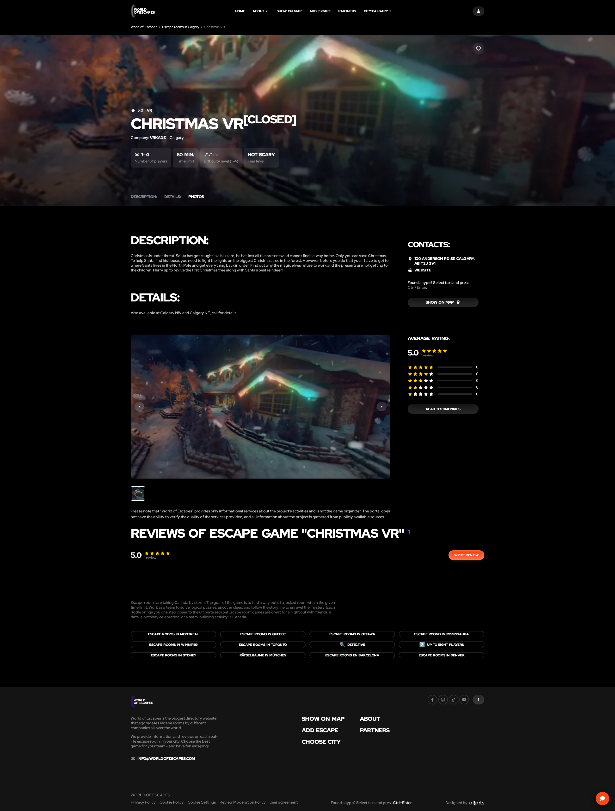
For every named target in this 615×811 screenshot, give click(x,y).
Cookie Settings (202, 802)
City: (376, 11)
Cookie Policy (172, 802)
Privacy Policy (143, 802)
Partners (347, 11)
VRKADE (158, 137)
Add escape (320, 11)
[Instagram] (443, 699)
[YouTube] (464, 699)
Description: (144, 196)
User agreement (284, 802)
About (258, 11)
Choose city (321, 742)
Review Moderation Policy (243, 802)
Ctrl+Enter (417, 287)
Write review (466, 555)
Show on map (289, 11)
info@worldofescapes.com (166, 758)
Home (240, 11)
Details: (172, 196)
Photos (196, 196)
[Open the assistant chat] (602, 798)
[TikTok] (453, 699)
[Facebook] (432, 699)
